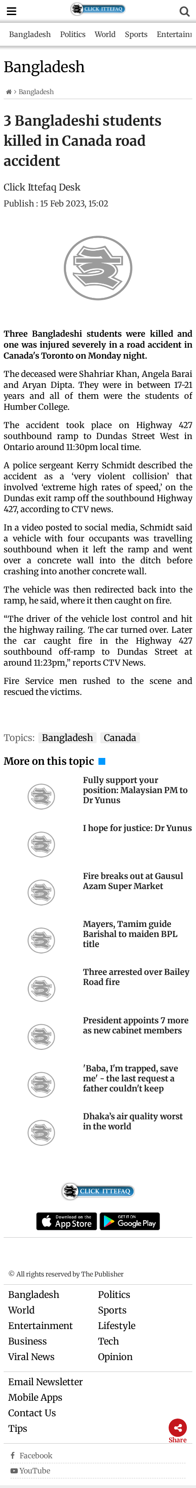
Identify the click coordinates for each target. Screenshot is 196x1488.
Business (27, 1341)
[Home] (9, 92)
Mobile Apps (35, 1397)
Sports (136, 34)
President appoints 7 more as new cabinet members (136, 1025)
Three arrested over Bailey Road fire (136, 977)
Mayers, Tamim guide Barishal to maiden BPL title (130, 934)
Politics (73, 34)
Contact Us (32, 1413)
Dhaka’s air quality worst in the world (133, 1121)
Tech (108, 1341)
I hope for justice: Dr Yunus (137, 828)
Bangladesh (30, 34)
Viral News (31, 1356)
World (105, 34)
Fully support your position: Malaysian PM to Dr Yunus (135, 790)
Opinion (115, 1356)
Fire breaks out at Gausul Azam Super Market (133, 881)
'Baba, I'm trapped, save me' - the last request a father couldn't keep (130, 1078)
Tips (17, 1428)
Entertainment (40, 1325)
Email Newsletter (45, 1381)
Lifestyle (116, 1325)
